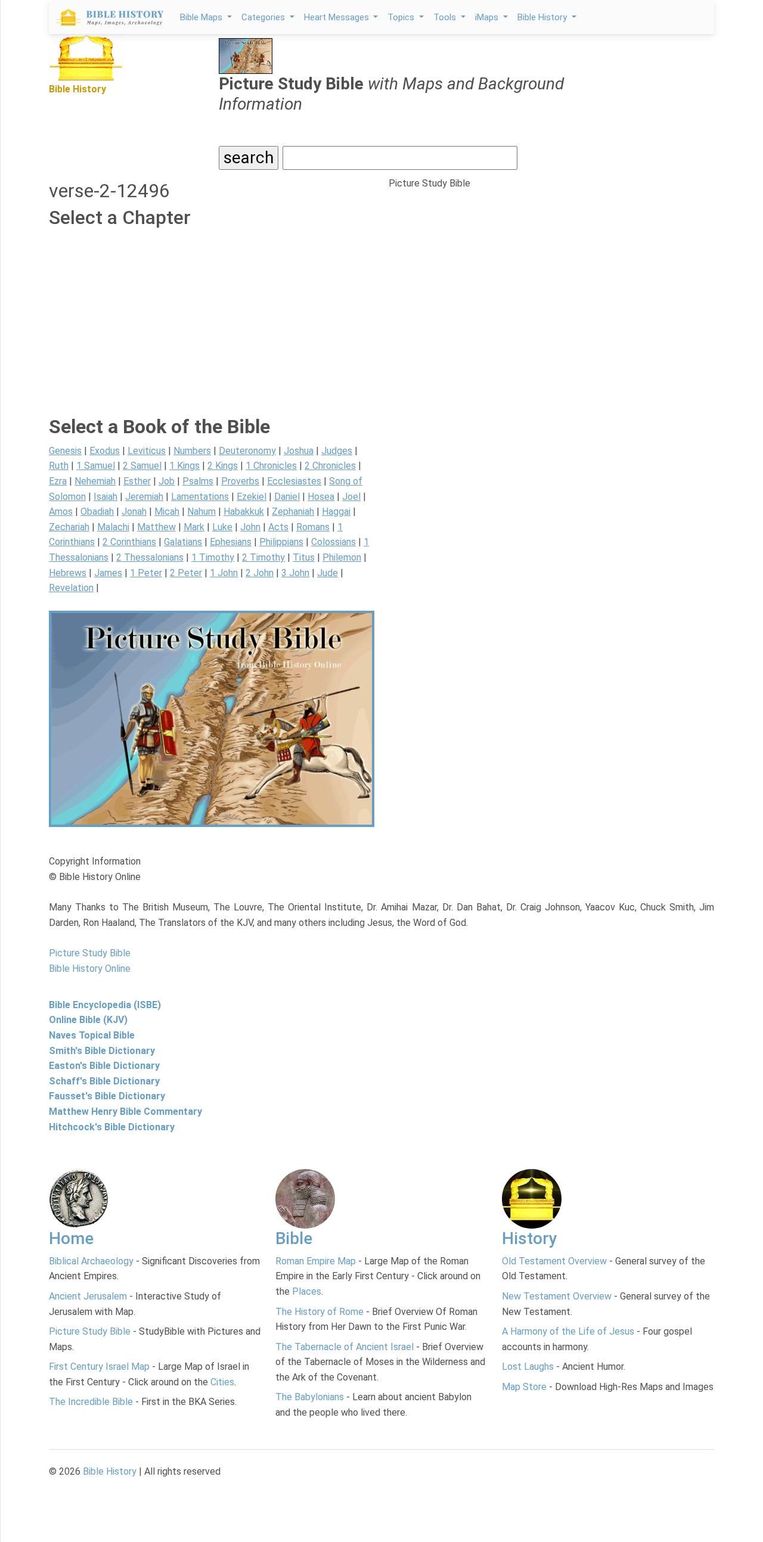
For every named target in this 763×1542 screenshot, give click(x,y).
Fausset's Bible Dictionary (107, 1096)
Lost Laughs (528, 1366)
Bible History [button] (543, 17)
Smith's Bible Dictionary (102, 1050)
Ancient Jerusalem (88, 1296)
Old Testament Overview (554, 1261)
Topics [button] (402, 17)
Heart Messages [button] (337, 17)
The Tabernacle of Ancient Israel (344, 1347)
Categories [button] (264, 17)
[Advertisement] (211, 331)
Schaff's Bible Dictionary (104, 1081)
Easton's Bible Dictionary (104, 1065)
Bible (293, 1238)
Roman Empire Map (315, 1261)
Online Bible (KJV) (88, 1019)
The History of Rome (319, 1311)
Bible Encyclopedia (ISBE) (105, 1005)
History (529, 1238)
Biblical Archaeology (91, 1261)
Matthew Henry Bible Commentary (125, 1111)
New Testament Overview (557, 1296)
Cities (222, 1382)
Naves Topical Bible (92, 1035)
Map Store (524, 1386)
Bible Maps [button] (202, 17)
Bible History (110, 1471)
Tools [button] (445, 17)
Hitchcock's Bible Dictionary (112, 1127)
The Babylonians (309, 1397)
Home (71, 1238)
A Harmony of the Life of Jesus (568, 1331)
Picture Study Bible (90, 1331)
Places (306, 1291)
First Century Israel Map (99, 1366)
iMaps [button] (488, 17)
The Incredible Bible (91, 1401)
